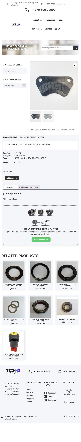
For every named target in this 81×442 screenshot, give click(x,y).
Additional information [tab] (28, 187)
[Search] (75, 48)
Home (32, 130)
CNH (24, 158)
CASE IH (18, 158)
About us (37, 20)
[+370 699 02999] (27, 10)
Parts (60, 20)
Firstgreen (37, 29)
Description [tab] (11, 187)
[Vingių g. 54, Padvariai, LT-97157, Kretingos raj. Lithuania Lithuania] (2, 418)
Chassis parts (41, 130)
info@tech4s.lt (70, 371)
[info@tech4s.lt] (59, 371)
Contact (48, 29)
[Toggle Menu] (24, 71)
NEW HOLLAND (33, 158)
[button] (75, 65)
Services (51, 20)
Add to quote (11, 178)
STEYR (43, 158)
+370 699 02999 (44, 9)
